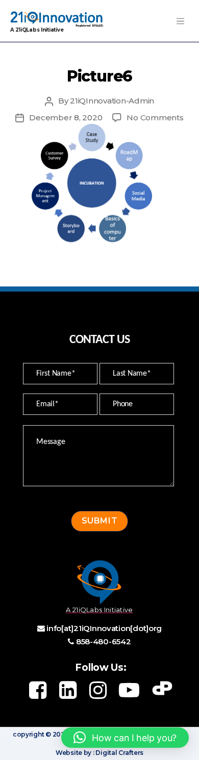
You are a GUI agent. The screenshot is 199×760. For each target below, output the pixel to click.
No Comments (155, 117)
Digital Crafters (118, 752)
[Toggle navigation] (180, 21)
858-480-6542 (103, 641)
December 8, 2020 (65, 117)
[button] (125, 737)
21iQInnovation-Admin (112, 101)
